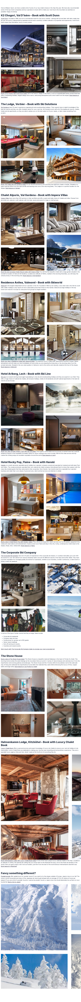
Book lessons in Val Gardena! (32, 275)
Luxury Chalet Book (7, 748)
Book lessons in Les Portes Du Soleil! (26, 666)
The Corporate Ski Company (9, 556)
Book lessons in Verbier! (13, 188)
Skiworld (3, 285)
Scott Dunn (4, 18)
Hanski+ (3, 465)
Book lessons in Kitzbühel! (9, 866)
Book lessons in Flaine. (28, 545)
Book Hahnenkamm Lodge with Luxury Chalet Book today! (18, 860)
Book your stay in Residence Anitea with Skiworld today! (18, 361)
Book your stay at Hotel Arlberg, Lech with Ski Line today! (18, 451)
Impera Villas (5, 198)
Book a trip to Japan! (14, 882)
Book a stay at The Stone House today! (13, 659)
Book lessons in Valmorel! (9, 367)
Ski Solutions (5, 107)
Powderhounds (5, 876)
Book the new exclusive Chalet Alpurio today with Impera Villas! (20, 272)
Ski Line (3, 377)
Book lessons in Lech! (49, 455)
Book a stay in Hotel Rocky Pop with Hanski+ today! (17, 542)
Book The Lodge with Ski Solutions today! (13, 184)
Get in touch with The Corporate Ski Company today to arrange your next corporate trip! (28, 649)
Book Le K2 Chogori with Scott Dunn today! (14, 93)
